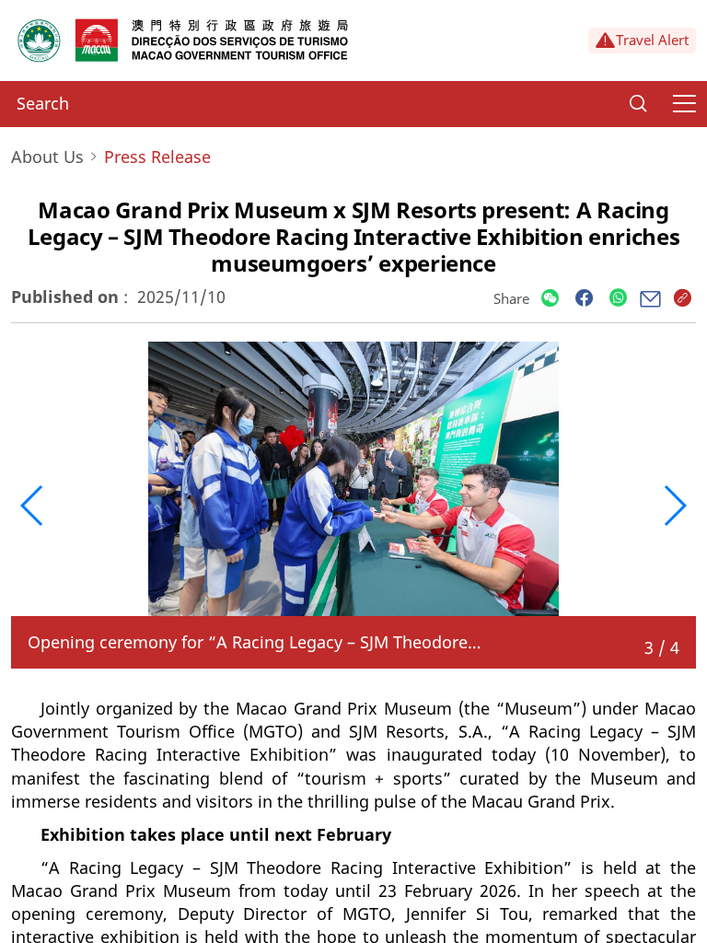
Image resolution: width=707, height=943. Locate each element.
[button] (32, 505)
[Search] (638, 104)
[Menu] (684, 104)
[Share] (550, 298)
